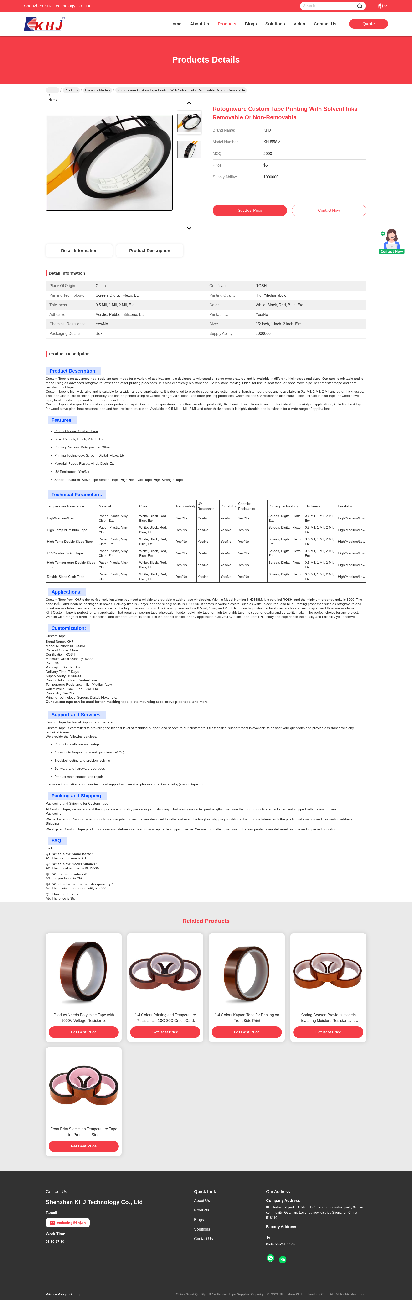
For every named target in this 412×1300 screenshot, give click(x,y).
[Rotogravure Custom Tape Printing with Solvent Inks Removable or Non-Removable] (109, 162)
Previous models (97, 90)
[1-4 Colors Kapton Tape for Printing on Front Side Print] (247, 971)
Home (175, 23)
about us (199, 23)
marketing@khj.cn (71, 1223)
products (227, 23)
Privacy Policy (56, 1294)
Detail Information (79, 250)
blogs (251, 23)
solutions (275, 23)
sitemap (75, 1294)
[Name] (360, 6)
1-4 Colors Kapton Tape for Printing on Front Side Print (247, 1018)
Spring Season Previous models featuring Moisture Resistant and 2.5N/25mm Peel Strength (328, 1018)
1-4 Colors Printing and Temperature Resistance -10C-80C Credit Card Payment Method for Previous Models (165, 1018)
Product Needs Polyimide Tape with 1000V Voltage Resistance (84, 1018)
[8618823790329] (270, 1258)
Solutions (202, 1229)
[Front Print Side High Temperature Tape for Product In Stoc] (84, 1085)
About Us (202, 1201)
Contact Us (203, 1239)
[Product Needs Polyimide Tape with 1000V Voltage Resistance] (84, 971)
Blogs (199, 1220)
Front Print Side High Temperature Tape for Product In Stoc (83, 1132)
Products (71, 90)
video (299, 23)
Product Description (149, 250)
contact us (325, 23)
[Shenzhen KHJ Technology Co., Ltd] (50, 24)
